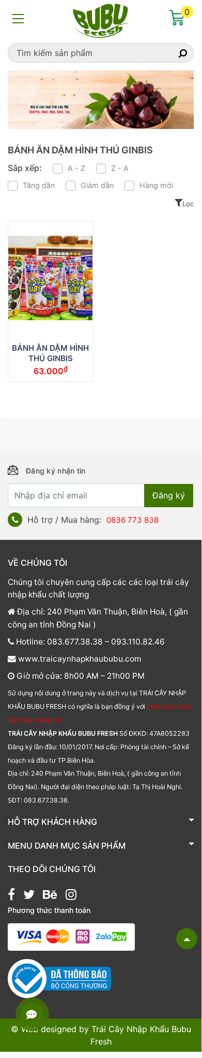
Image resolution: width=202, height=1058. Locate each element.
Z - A (120, 168)
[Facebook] (11, 896)
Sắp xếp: (25, 168)
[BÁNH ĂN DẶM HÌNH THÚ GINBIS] (50, 278)
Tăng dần (39, 185)
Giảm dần (97, 185)
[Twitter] (29, 896)
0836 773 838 (132, 520)
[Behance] (50, 896)
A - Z (76, 168)
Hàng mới (156, 185)
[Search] (173, 53)
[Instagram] (71, 896)
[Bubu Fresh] (101, 20)
